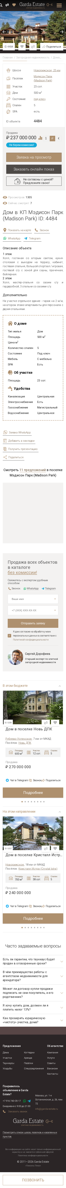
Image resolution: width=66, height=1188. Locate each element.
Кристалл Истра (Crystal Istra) (38, 868)
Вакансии (52, 1068)
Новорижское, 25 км (47, 70)
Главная (8, 57)
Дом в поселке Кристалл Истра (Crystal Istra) (34, 855)
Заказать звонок (17, 1111)
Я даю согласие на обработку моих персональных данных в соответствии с (34, 635)
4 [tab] (32, 802)
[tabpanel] (33, 744)
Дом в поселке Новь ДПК (29, 729)
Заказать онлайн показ (34, 169)
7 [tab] (41, 802)
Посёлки (28, 1063)
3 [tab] (29, 802)
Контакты (52, 1073)
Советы (51, 1063)
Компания (52, 1052)
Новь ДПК (25, 742)
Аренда (28, 1057)
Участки (7, 1057)
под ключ (39, 99)
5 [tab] (35, 802)
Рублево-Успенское (19, 738)
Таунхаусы (8, 1063)
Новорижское (15, 864)
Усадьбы (7, 1068)
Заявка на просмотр (33, 157)
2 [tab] (25, 802)
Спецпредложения (34, 1068)
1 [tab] (22, 802)
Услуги (51, 1057)
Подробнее (33, 792)
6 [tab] (38, 802)
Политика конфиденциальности (33, 1155)
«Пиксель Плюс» (33, 1165)
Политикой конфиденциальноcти (31, 639)
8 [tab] (44, 802)
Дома (56, 57)
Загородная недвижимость (33, 57)
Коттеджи (29, 1052)
